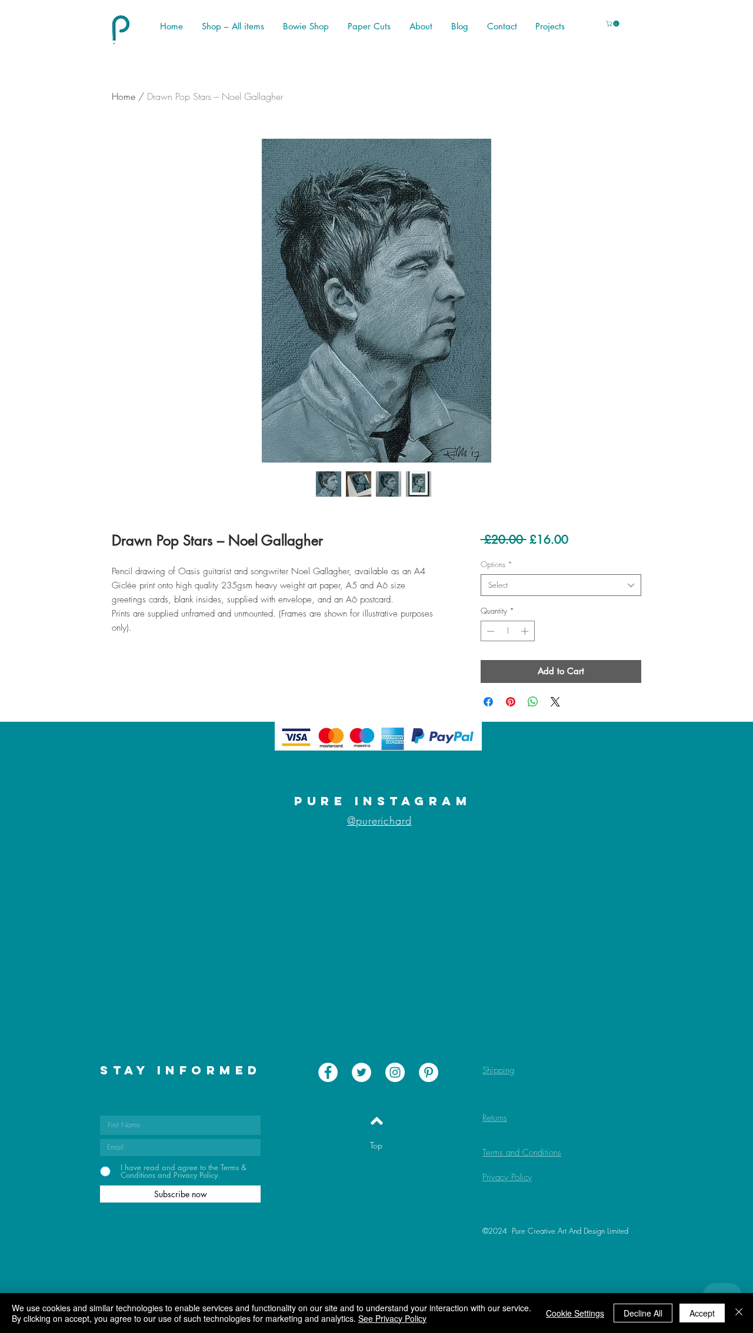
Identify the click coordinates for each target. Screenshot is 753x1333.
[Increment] (526, 631)
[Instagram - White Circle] (395, 1072)
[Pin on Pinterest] (511, 702)
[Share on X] (555, 702)
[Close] (739, 1313)
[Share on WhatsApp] (533, 702)
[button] (613, 23)
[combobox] (561, 584)
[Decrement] (489, 631)
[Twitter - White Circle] (361, 1072)
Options (496, 564)
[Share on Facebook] (488, 702)
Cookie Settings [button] (575, 1313)
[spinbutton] (507, 631)
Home (123, 96)
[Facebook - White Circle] (328, 1072)
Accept (702, 1313)
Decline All (643, 1313)
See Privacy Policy (392, 1318)
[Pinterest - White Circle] (428, 1072)
